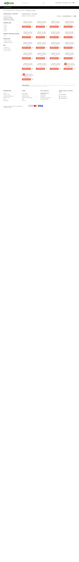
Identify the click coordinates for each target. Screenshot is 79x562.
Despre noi (5, 93)
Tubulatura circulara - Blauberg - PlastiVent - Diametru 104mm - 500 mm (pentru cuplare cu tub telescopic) (55, 32)
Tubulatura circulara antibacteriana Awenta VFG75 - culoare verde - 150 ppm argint (70, 64)
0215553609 (63, 94)
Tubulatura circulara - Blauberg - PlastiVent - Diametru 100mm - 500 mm (42, 32)
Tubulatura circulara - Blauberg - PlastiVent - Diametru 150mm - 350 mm (69, 22)
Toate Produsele (7, 7)
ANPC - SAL (24, 100)
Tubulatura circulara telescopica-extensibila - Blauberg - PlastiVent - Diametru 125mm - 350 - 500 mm (42, 64)
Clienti (23, 90)
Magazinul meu (7, 90)
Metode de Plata (25, 94)
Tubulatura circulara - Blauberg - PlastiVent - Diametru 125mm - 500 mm (69, 32)
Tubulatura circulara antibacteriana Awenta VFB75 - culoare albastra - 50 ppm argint (28, 75)
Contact (4, 99)
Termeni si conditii (6, 94)
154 (5, 26)
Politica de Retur (25, 93)
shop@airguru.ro (64, 98)
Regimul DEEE (5, 100)
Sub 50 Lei (6, 47)
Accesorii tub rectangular (7, 17)
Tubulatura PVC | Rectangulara (9, 20)
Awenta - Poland (7, 40)
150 (5, 30)
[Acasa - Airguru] (9, 3)
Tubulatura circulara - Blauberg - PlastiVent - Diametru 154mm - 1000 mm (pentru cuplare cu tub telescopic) (28, 53)
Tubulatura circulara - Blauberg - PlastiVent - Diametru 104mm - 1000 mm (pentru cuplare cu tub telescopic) (56, 43)
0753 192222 (63, 96)
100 (5, 29)
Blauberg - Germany (8, 42)
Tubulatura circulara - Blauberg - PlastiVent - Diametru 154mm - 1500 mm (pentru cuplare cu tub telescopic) (56, 53)
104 (5, 27)
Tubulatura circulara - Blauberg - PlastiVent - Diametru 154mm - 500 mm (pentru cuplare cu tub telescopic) (42, 43)
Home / (5, 10)
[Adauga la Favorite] (32, 27)
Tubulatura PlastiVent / (20, 10)
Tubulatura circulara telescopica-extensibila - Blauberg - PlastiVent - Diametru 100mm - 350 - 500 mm (28, 64)
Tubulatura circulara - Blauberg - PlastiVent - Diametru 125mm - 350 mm (55, 22)
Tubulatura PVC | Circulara (8, 18)
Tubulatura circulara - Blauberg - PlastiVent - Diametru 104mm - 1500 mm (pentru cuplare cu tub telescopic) (42, 53)
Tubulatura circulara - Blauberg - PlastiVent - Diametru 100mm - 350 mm (28, 22)
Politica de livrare (6, 97)
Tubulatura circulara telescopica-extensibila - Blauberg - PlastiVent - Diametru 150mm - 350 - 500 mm (56, 64)
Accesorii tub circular (7, 16)
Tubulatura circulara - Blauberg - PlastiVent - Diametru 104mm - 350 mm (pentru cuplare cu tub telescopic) (42, 22)
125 (5, 25)
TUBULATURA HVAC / (11, 10)
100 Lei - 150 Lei (7, 50)
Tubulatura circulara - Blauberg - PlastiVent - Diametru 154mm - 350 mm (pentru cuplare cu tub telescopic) (28, 32)
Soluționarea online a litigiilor (27, 97)
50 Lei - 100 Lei (7, 48)
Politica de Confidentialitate (8, 96)
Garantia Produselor (25, 96)
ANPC (23, 99)
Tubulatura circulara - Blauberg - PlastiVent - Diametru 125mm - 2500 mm (70, 53)
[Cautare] (44, 3)
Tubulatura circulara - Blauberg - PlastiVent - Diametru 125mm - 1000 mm (70, 43)
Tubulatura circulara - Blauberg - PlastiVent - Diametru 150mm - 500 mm (28, 43)
